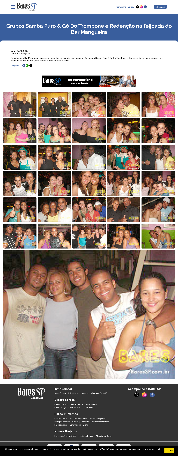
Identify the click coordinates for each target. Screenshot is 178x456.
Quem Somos (60, 393)
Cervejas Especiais (62, 422)
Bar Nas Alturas (60, 425)
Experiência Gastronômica (65, 436)
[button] (4, 452)
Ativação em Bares (104, 436)
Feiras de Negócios (98, 419)
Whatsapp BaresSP (99, 393)
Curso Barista (91, 404)
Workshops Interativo (81, 422)
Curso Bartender (77, 404)
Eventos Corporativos (79, 419)
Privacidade (73, 393)
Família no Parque (86, 436)
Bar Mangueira (23, 53)
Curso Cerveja (60, 407)
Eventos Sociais (60, 419)
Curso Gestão (88, 407)
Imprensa (84, 393)
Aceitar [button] (169, 451)
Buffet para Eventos (100, 422)
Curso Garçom (74, 407)
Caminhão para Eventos (80, 425)
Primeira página (60, 404)
